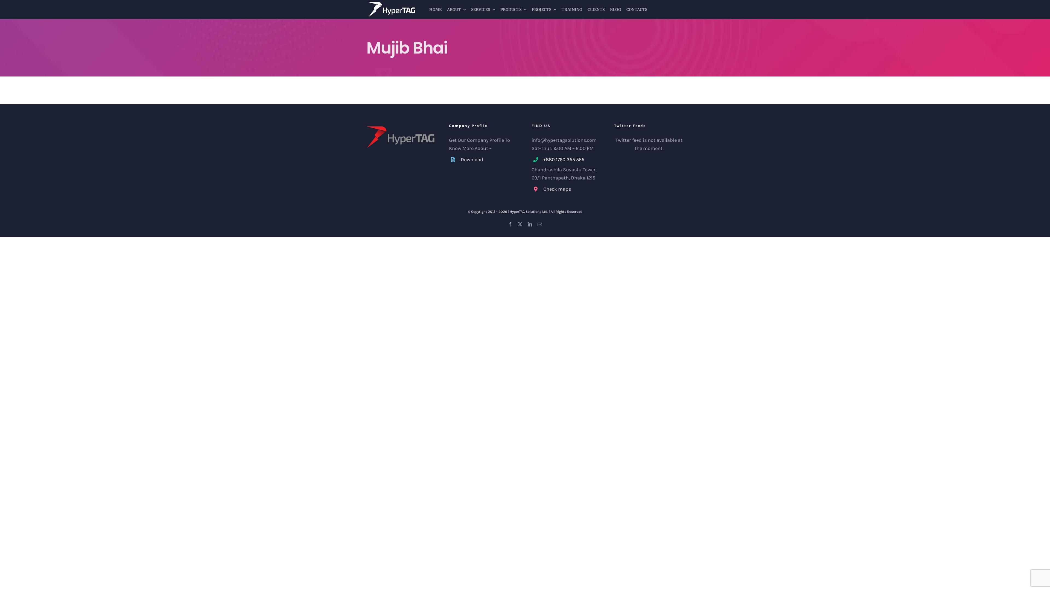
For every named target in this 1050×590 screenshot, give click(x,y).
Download (472, 160)
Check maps (557, 189)
